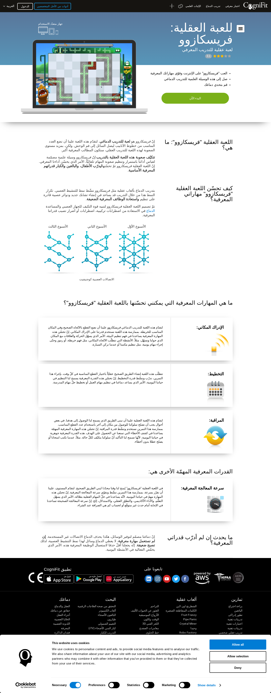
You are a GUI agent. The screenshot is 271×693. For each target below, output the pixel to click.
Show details (207, 685)
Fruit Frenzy (189, 614)
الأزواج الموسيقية (149, 614)
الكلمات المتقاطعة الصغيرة (181, 610)
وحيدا (193, 628)
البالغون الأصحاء (107, 614)
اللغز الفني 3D (150, 623)
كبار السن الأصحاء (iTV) (102, 628)
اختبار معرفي (232, 6)
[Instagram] (157, 579)
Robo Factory (188, 632)
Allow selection (238, 656)
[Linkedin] (148, 579)
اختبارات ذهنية (234, 623)
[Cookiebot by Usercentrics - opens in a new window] (25, 685)
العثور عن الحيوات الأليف (145, 610)
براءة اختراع (235, 606)
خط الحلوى (152, 632)
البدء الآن (195, 98)
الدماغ (150, 211)
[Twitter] (176, 579)
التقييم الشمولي (107, 623)
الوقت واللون (151, 619)
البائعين (238, 610)
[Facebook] (185, 579)
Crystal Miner (188, 623)
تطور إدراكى (235, 614)
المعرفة (65, 628)
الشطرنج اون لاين (186, 606)
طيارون (111, 619)
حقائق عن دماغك (60, 610)
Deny (237, 667)
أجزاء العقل (63, 614)
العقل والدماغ (62, 606)
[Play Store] (89, 578)
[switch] (114, 685)
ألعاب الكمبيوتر (107, 610)
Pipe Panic (190, 619)
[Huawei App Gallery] (119, 578)
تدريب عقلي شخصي (230, 632)
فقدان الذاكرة (62, 632)
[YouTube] (166, 579)
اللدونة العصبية (61, 623)
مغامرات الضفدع (149, 628)
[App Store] (59, 578)
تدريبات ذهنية (235, 619)
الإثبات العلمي (193, 6)
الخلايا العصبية (62, 619)
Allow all (238, 644)
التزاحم (155, 606)
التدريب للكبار (108, 632)
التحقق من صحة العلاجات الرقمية (97, 606)
